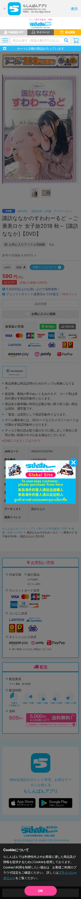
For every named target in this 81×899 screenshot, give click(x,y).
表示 (74, 9)
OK (40, 891)
